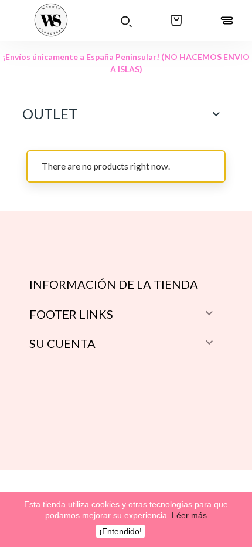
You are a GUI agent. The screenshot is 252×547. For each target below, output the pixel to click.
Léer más (188, 515)
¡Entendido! (120, 531)
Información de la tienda (113, 284)
